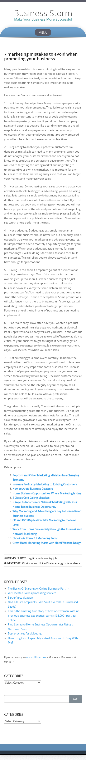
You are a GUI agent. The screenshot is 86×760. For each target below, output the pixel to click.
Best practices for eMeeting (25, 633)
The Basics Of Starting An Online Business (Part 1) (38, 588)
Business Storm (43, 13)
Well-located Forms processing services (32, 593)
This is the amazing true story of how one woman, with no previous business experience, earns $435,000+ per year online (44, 615)
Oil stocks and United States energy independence (43, 563)
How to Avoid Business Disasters (33, 489)
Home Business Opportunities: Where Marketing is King (47, 493)
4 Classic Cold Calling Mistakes (31, 498)
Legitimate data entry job (32, 558)
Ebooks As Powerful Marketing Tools (35, 538)
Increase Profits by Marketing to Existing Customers (45, 484)
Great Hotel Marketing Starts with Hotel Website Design (47, 543)
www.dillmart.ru (36, 657)
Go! (75, 698)
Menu (43, 32)
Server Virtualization (20, 597)
